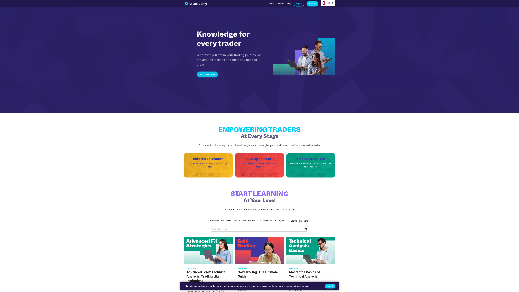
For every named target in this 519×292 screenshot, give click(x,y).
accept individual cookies (298, 286)
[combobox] (328, 3)
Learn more (277, 286)
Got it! (330, 286)
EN (328, 3)
